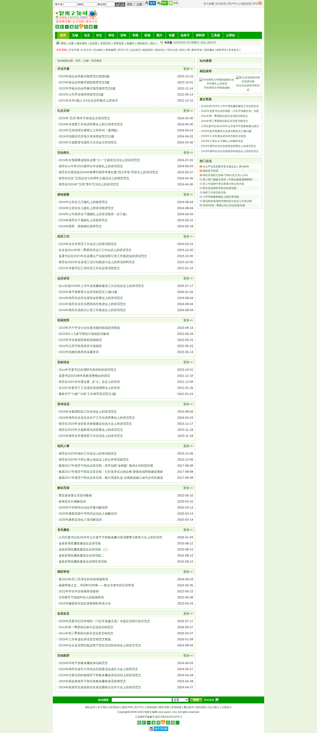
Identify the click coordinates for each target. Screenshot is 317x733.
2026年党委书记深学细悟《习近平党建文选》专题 (230, 111)
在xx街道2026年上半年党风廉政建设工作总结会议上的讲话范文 (101, 286)
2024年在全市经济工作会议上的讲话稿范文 (88, 244)
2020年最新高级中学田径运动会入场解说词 (88, 513)
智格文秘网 (150, 712)
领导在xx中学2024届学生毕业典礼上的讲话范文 (91, 166)
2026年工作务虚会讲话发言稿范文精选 (85, 639)
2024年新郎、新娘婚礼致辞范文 (80, 226)
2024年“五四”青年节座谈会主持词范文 (84, 118)
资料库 (200, 35)
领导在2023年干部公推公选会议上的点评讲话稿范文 (94, 459)
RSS (255, 3)
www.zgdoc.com (167, 712)
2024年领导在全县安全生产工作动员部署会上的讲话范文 (97, 417)
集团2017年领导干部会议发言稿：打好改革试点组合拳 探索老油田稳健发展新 (111, 471)
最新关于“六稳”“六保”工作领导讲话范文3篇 (87, 394)
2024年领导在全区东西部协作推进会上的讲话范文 (92, 304)
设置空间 (105, 43)
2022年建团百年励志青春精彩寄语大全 (85, 603)
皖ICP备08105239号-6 (168, 716)
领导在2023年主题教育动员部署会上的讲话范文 (91, 429)
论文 (87, 35)
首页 (63, 35)
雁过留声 (189, 707)
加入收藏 (209, 3)
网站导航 (164, 707)
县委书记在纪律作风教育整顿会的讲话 (84, 375)
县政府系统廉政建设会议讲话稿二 (81, 555)
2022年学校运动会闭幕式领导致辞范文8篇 (87, 88)
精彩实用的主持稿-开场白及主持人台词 (225, 175)
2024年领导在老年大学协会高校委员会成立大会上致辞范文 (98, 669)
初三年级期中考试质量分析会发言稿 (223, 183)
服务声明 (127, 707)
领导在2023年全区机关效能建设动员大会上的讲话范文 (95, 423)
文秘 (75, 35)
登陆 (63, 43)
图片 (160, 35)
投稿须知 (152, 707)
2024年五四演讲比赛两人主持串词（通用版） (89, 130)
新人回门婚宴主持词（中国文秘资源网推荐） (228, 179)
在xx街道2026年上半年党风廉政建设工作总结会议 (230, 106)
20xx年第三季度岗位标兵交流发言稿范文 (86, 633)
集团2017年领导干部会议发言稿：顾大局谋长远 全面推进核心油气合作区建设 (111, 477)
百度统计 (226, 707)
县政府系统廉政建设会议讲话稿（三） (84, 549)
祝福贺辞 (148, 49)
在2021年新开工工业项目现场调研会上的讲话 (89, 388)
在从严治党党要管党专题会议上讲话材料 (226, 166)
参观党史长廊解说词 (72, 501)
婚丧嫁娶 (111, 49)
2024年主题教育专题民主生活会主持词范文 (88, 142)
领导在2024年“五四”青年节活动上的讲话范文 (89, 184)
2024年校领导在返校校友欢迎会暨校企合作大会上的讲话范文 (100, 687)
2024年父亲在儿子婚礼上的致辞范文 (83, 202)
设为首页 (221, 3)
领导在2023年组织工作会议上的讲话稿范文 (88, 453)
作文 (99, 35)
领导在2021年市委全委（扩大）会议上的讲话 (89, 381)
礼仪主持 (86, 49)
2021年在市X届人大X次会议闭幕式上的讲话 (88, 100)
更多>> (188, 68)
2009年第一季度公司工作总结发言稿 (224, 205)
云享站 (230, 35)
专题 (172, 35)
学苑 (135, 35)
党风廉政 (209, 49)
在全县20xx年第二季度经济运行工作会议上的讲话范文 (95, 250)
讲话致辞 (96, 60)
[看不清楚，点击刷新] (120, 4)
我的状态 (142, 43)
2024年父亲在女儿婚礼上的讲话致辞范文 (86, 208)
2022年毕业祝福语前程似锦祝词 (80, 340)
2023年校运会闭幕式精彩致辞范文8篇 (84, 82)
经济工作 (123, 49)
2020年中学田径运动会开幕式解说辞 (83, 507)
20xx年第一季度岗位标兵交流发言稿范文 (86, 627)
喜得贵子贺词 (210, 170)
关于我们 (102, 707)
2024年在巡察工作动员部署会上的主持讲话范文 (91, 124)
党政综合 (160, 49)
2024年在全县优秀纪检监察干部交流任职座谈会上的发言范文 (100, 645)
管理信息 (118, 43)
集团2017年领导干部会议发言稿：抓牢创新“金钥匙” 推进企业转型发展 (106, 465)
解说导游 (197, 49)
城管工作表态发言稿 (214, 192)
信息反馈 (245, 3)
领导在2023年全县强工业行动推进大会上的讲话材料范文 (97, 262)
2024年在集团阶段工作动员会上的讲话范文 (88, 411)
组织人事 (184, 49)
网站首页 (90, 707)
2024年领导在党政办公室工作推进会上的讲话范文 (92, 310)
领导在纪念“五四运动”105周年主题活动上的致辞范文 (94, 178)
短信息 (93, 43)
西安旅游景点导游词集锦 (75, 495)
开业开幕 (74, 49)
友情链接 (176, 707)
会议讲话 (135, 49)
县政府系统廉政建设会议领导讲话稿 (83, 561)
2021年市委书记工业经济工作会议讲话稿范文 (89, 268)
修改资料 (82, 43)
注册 (71, 43)
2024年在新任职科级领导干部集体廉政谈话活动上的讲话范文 (100, 675)
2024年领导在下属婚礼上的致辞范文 (83, 220)
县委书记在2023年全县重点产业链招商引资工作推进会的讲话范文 (103, 256)
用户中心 (233, 3)
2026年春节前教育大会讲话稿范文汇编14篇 (88, 292)
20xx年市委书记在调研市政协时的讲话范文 (87, 369)
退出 (152, 43)
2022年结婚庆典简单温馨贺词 (79, 352)
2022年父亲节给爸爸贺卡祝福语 (80, 346)
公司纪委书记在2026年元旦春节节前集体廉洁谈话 (230, 126)
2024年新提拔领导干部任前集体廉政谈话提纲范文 (92, 681)
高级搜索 (209, 699)
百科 (123, 35)
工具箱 (215, 35)
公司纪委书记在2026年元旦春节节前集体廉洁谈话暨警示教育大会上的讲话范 (110, 537)
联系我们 (115, 707)
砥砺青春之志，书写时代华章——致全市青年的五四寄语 (96, 585)
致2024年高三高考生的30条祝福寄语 (83, 579)
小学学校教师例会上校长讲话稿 (221, 196)
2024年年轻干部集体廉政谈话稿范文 (83, 663)
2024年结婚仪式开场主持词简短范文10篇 (86, 136)
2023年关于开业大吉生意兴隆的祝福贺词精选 (89, 327)
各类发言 (234, 49)
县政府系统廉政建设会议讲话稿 (80, 543)
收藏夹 (130, 43)
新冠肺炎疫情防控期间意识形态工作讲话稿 (227, 201)
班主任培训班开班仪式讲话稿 (219, 188)
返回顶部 (201, 707)
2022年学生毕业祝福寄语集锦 (79, 591)
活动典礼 (98, 49)
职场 (147, 35)
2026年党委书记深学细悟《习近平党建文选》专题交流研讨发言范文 (104, 621)
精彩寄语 (221, 49)
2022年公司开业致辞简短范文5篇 (81, 94)
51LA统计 (214, 707)
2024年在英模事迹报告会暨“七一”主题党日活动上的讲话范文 (99, 160)
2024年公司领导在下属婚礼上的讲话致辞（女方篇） (94, 214)
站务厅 (185, 35)
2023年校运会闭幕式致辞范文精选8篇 (84, 76)
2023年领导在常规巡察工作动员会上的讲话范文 (91, 435)
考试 (111, 35)
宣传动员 (172, 49)
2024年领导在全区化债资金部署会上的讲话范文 (91, 298)
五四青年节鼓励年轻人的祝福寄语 (81, 597)
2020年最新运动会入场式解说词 (80, 519)
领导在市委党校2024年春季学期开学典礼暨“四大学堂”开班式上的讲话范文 (108, 172)
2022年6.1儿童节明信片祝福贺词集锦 (84, 333)
